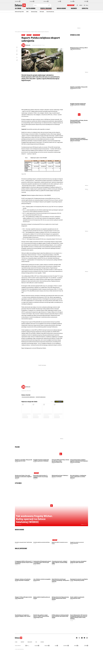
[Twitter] (79, 638)
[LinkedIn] (82, 638)
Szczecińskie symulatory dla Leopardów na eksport (38, 129)
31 (16, 51)
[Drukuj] (17, 54)
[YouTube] (84, 638)
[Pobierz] (17, 57)
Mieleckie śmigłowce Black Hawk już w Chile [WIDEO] (39, 195)
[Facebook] (77, 638)
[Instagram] (87, 638)
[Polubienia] (17, 47)
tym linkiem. (43, 348)
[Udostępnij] (17, 60)
